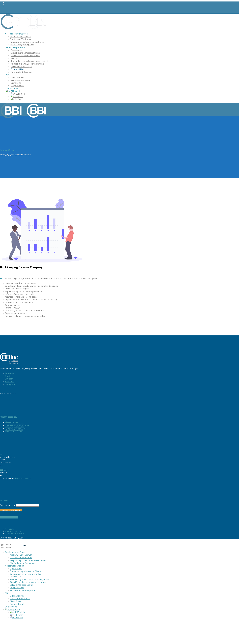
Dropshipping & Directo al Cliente (17, 425)
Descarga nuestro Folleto (9, 517)
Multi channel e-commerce (14, 424)
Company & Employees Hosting (16, 428)
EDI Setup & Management (14, 430)
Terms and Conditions (13, 531)
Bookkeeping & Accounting (14, 427)
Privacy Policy (9, 529)
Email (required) (8, 505)
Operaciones (9, 421)
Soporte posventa (11, 422)
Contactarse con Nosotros (14, 533)
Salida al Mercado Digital (13, 431)
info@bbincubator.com (22, 478)
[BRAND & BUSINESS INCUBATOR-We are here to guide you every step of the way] (24, 29)
